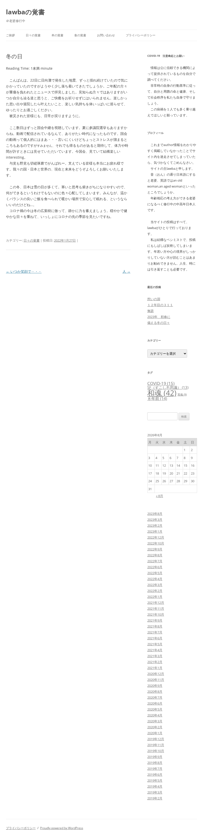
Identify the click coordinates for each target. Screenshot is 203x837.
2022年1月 (154, 596)
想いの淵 (153, 299)
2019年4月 (154, 786)
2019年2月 (154, 798)
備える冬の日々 (158, 322)
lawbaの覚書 (25, 11)
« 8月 (159, 496)
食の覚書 (80, 35)
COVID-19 (161, 383)
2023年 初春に (158, 316)
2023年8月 (154, 513)
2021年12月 (155, 602)
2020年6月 (154, 703)
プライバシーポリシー (140, 35)
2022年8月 (154, 555)
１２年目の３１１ (160, 305)
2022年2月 (154, 590)
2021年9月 (154, 620)
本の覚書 (57, 35)
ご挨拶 (10, 35)
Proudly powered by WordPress (61, 828)
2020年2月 (154, 727)
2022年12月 (155, 537)
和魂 (162, 393)
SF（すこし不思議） (167, 387)
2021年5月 (154, 644)
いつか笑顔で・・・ (24, 271)
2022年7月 (154, 561)
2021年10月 (155, 614)
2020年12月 (155, 673)
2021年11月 (155, 608)
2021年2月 (154, 662)
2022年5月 (154, 573)
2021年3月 (154, 656)
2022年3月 (154, 585)
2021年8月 (154, 626)
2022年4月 (154, 579)
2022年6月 (154, 567)
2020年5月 (154, 709)
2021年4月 (154, 650)
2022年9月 (154, 549)
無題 (150, 311)
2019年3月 (154, 792)
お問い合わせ (106, 35)
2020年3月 (154, 721)
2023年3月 (154, 519)
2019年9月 (154, 756)
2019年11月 (155, 745)
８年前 (157, 398)
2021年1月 (154, 668)
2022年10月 (155, 543)
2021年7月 (154, 632)
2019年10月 (155, 751)
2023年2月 (154, 525)
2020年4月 (154, 715)
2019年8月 (154, 762)
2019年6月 (154, 774)
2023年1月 (154, 531)
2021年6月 (154, 638)
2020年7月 (154, 697)
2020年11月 (155, 679)
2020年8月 (154, 691)
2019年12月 (155, 739)
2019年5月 (154, 780)
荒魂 (182, 394)
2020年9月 (154, 685)
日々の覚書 (33, 35)
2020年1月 (154, 733)
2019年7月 (154, 768)
